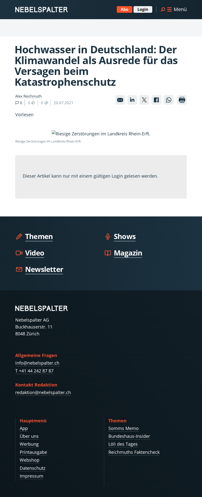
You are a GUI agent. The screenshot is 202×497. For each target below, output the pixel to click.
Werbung (29, 444)
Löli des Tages (123, 444)
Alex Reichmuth (28, 96)
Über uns (29, 436)
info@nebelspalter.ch (37, 363)
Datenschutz (32, 468)
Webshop (29, 460)
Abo (124, 9)
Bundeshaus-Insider (129, 436)
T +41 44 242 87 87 (34, 371)
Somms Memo (123, 428)
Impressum (31, 476)
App (24, 428)
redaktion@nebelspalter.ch (43, 392)
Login (142, 9)
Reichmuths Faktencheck (134, 452)
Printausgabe (33, 452)
